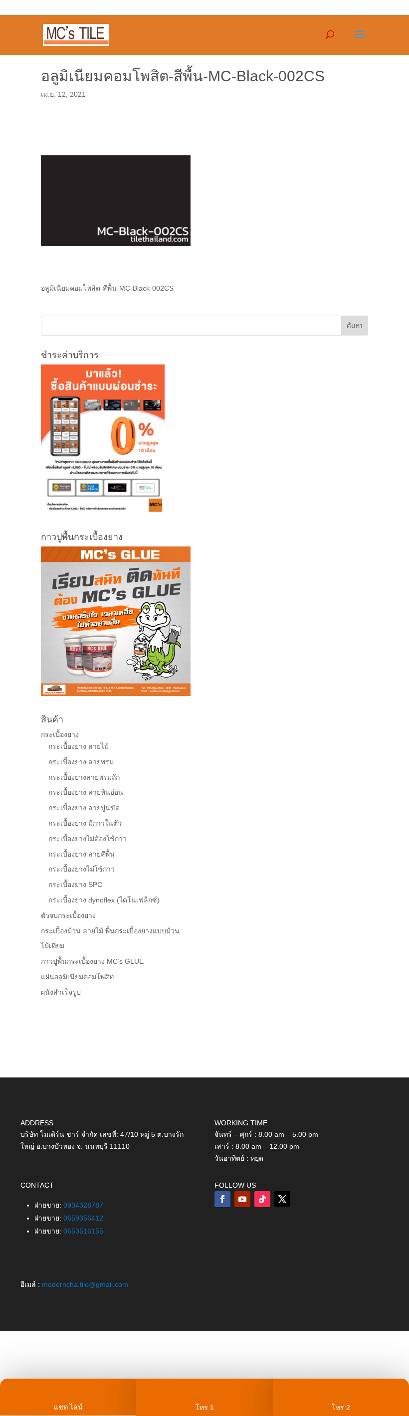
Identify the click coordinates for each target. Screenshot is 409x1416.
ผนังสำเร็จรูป (61, 992)
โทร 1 (205, 1408)
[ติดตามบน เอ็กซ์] (282, 1199)
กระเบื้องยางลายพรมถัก (84, 777)
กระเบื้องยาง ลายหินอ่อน (85, 792)
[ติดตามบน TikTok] (262, 1199)
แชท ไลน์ (68, 1407)
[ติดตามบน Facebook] (222, 1199)
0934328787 (83, 1205)
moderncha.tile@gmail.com (85, 1284)
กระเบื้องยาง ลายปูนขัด (84, 808)
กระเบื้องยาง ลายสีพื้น (81, 854)
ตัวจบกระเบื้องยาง (68, 915)
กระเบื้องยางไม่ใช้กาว (81, 869)
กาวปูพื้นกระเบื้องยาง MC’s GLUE (92, 961)
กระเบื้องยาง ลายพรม (81, 762)
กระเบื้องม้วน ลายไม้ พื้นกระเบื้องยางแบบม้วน (110, 931)
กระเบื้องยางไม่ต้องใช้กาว (87, 839)
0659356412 (83, 1218)
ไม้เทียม (52, 946)
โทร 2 (341, 1408)
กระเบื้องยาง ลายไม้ (78, 746)
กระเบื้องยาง (60, 734)
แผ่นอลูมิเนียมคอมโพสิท (77, 977)
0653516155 (83, 1231)
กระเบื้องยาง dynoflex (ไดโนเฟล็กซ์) (104, 900)
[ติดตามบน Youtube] (242, 1199)
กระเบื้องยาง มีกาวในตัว (85, 823)
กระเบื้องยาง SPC (75, 884)
